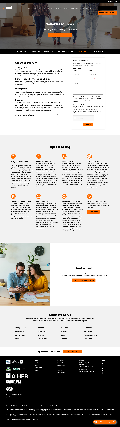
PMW (53, 406)
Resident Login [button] (61, 365)
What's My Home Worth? (96, 51)
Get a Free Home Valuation (60, 35)
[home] (8, 8)
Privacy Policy (65, 406)
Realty (50, 8)
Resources (58, 8)
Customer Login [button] (107, 8)
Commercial (38, 367)
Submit (88, 124)
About (77, 8)
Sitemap (58, 406)
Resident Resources (62, 363)
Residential (38, 363)
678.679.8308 (113, 1)
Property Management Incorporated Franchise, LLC (16, 396)
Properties (42, 8)
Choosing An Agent (35, 51)
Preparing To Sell (21, 51)
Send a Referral (61, 372)
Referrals (67, 8)
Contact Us (93, 212)
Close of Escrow (81, 51)
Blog (72, 8)
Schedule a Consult (72, 352)
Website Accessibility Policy (41, 411)
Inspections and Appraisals (66, 51)
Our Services (32, 8)
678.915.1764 (18, 115)
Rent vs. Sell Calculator (84, 280)
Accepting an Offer (49, 51)
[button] (102, 363)
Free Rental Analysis (88, 8)
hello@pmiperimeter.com (86, 371)
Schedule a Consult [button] (107, 13)
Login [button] (36, 370)
